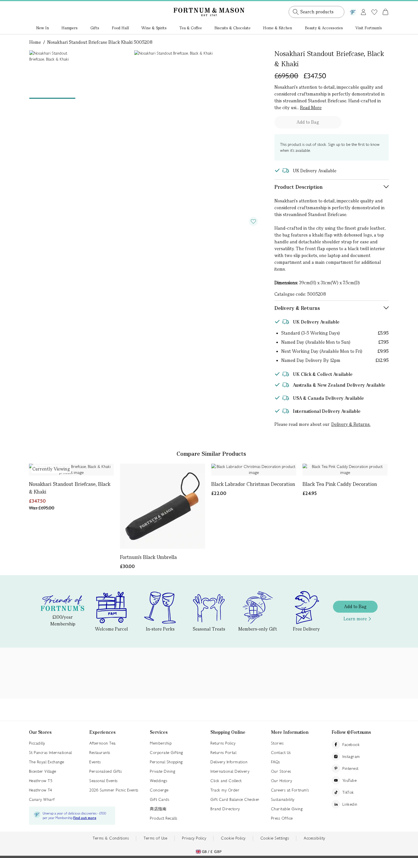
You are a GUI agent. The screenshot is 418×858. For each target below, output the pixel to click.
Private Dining (162, 771)
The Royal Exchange (46, 761)
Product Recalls (163, 818)
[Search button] (295, 11)
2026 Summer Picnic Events (113, 790)
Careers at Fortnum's (290, 790)
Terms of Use (155, 838)
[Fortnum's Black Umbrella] (162, 506)
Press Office (282, 818)
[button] (373, 5)
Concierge (159, 790)
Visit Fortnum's (368, 27)
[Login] (363, 11)
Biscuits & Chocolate (232, 27)
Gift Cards (159, 799)
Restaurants (99, 752)
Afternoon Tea (102, 743)
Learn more (355, 619)
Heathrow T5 (41, 780)
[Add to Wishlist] (253, 221)
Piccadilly (37, 743)
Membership (160, 743)
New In (42, 27)
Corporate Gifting (166, 752)
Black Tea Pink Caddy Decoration (340, 484)
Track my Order (224, 790)
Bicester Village (42, 771)
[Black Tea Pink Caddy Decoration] (345, 470)
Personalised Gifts (105, 771)
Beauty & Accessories (324, 27)
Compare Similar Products (211, 453)
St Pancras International (50, 752)
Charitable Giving (287, 808)
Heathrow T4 (40, 790)
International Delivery (229, 771)
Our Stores (281, 771)
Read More (311, 108)
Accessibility (314, 838)
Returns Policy (222, 743)
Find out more (84, 818)
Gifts (94, 27)
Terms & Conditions (111, 838)
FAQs (275, 761)
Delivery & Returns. (351, 424)
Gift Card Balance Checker (235, 799)
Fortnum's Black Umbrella (148, 557)
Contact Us (281, 752)
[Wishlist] (374, 12)
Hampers (69, 27)
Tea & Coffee (190, 27)
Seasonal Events (103, 780)
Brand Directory (225, 808)
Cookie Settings (274, 838)
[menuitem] (42, 28)
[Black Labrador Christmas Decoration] (253, 470)
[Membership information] (352, 11)
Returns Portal (223, 752)
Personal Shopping (166, 761)
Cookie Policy (233, 838)
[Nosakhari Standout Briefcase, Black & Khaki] (71, 470)
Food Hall (120, 27)
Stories (277, 743)
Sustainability (283, 799)
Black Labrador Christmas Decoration (253, 484)
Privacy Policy (194, 838)
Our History (281, 780)
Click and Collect (226, 780)
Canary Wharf (42, 799)
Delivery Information (228, 761)
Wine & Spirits (154, 27)
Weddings (158, 780)
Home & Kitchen (277, 27)
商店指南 (158, 808)
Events (95, 761)
